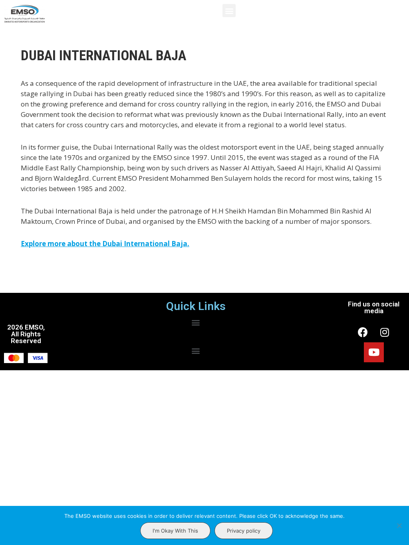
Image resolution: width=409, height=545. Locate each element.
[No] (399, 525)
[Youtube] (374, 352)
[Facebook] (363, 332)
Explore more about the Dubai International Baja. (105, 243)
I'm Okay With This (175, 530)
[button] (229, 10)
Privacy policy (243, 530)
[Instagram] (385, 332)
